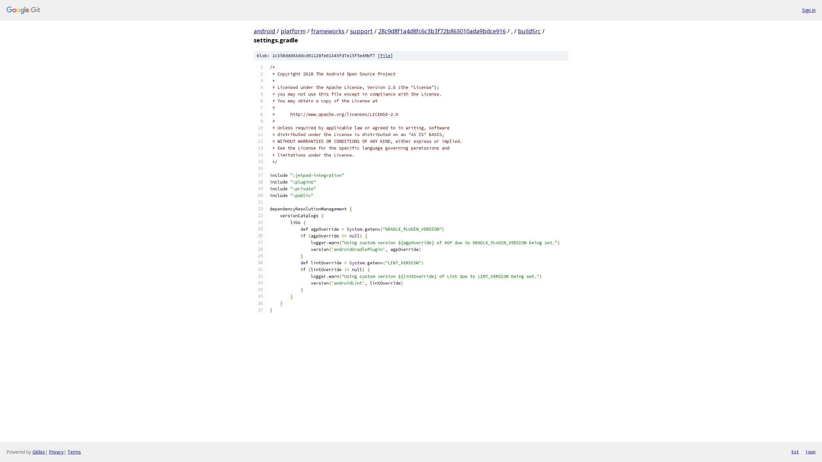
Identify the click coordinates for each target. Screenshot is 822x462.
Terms (74, 452)
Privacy (56, 452)
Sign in (809, 10)
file (385, 55)
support (361, 31)
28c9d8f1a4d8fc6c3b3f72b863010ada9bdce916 (442, 31)
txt (795, 452)
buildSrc (529, 31)
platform (293, 31)
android (264, 31)
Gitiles (38, 452)
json (810, 452)
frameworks (328, 31)
